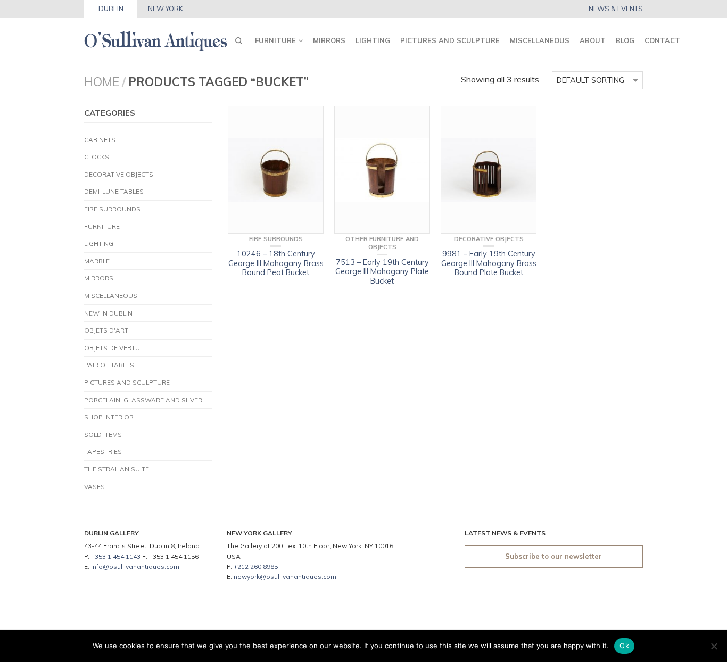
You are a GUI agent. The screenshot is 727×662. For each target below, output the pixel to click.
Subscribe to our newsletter (553, 556)
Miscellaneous (539, 40)
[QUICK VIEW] (276, 170)
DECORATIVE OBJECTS (118, 174)
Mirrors (329, 40)
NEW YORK (165, 8)
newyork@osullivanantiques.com (285, 577)
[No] (713, 646)
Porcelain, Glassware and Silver (143, 400)
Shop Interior (109, 417)
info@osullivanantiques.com (135, 566)
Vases (94, 487)
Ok (624, 645)
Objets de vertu (112, 348)
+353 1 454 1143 (116, 556)
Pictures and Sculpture (450, 40)
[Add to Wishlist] (310, 119)
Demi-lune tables (114, 191)
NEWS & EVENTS (616, 8)
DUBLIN (110, 8)
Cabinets (99, 140)
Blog (625, 40)
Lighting (373, 40)
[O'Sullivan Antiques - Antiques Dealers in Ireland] (155, 38)
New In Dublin (108, 313)
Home (101, 81)
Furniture (275, 40)
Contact (662, 40)
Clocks (96, 157)
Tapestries (103, 452)
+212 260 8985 (256, 566)
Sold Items (103, 434)
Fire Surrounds (112, 209)
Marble (97, 261)
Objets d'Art (106, 330)
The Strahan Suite (116, 469)
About (593, 40)
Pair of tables (109, 365)
